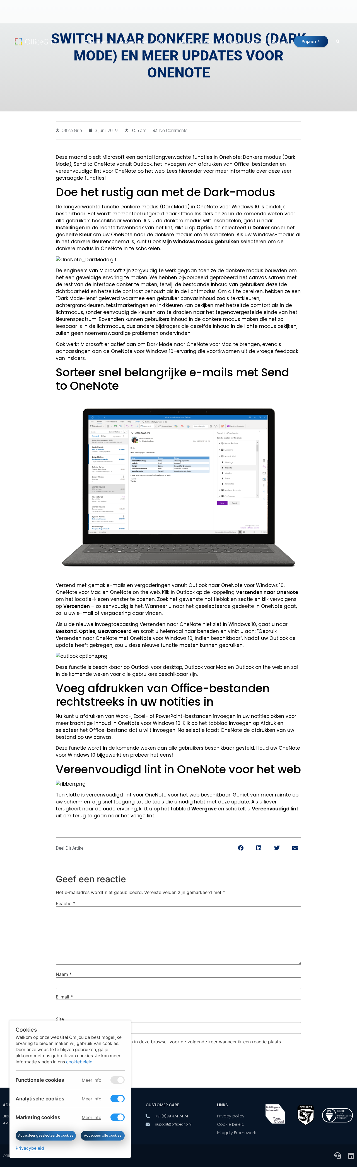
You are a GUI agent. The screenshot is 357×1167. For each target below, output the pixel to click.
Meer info (91, 1080)
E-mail (64, 997)
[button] (240, 848)
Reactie (65, 903)
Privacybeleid (30, 1148)
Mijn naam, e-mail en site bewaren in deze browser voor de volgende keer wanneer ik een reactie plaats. (171, 1041)
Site (60, 1019)
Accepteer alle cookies (102, 1135)
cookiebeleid (79, 1061)
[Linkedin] (351, 1155)
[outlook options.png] (81, 656)
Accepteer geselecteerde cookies (45, 1135)
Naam (64, 974)
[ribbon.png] (71, 784)
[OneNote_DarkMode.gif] (178, 259)
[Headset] (337, 1155)
